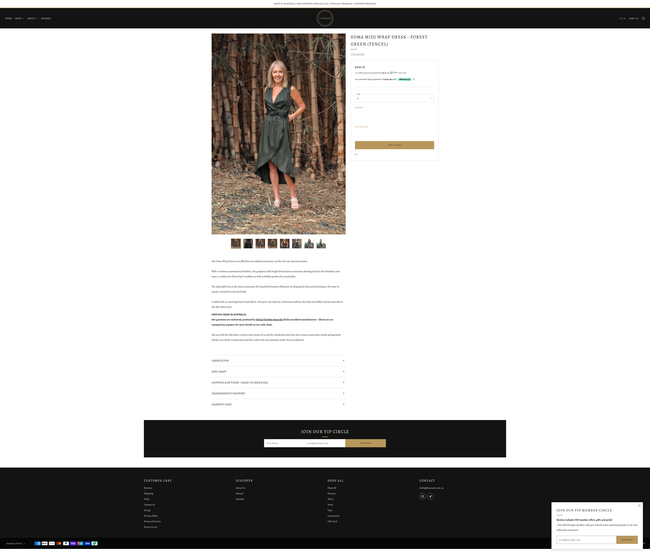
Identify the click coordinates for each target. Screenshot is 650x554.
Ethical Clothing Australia (269, 319)
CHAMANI (358, 54)
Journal (46, 18)
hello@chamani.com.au (431, 488)
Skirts (331, 499)
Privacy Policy (151, 515)
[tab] (236, 244)
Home (8, 18)
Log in (622, 18)
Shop (18, 18)
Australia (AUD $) (14, 543)
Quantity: (359, 107)
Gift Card (332, 521)
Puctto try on (150, 527)
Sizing (147, 510)
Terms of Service (152, 521)
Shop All (332, 488)
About (31, 18)
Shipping (148, 493)
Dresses (332, 493)
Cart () (634, 18)
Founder (240, 499)
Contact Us (149, 504)
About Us (240, 488)
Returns (148, 488)
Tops (330, 510)
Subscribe (365, 443)
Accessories (333, 515)
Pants (330, 504)
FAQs (146, 499)
